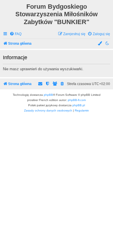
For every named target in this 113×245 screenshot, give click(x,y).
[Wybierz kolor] (100, 44)
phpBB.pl (78, 105)
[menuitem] (15, 34)
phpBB (48, 94)
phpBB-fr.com (77, 100)
